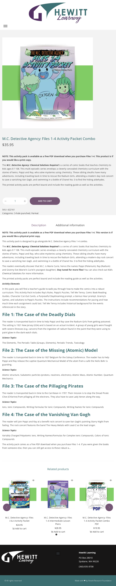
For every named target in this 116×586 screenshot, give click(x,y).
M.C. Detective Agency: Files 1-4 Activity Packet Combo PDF (97, 520)
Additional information (70, 225)
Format (35, 213)
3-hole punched (22, 213)
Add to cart (45, 201)
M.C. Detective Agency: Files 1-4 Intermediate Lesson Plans (58, 520)
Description (38, 225)
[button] (57, 553)
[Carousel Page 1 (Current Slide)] (56, 534)
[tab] (38, 225)
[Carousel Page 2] (60, 534)
